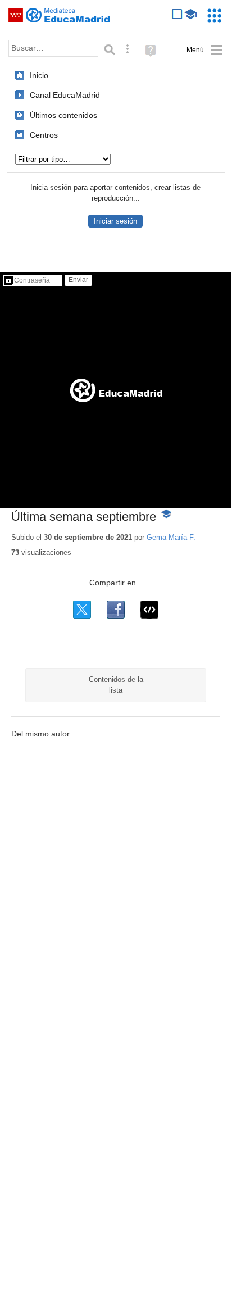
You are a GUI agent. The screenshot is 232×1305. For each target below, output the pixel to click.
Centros (44, 134)
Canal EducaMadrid (65, 94)
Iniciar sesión (115, 221)
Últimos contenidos (63, 115)
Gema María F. (171, 537)
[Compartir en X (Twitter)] (82, 610)
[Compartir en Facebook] (116, 610)
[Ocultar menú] (204, 50)
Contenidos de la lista (116, 684)
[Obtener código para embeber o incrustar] (149, 610)
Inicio (39, 75)
